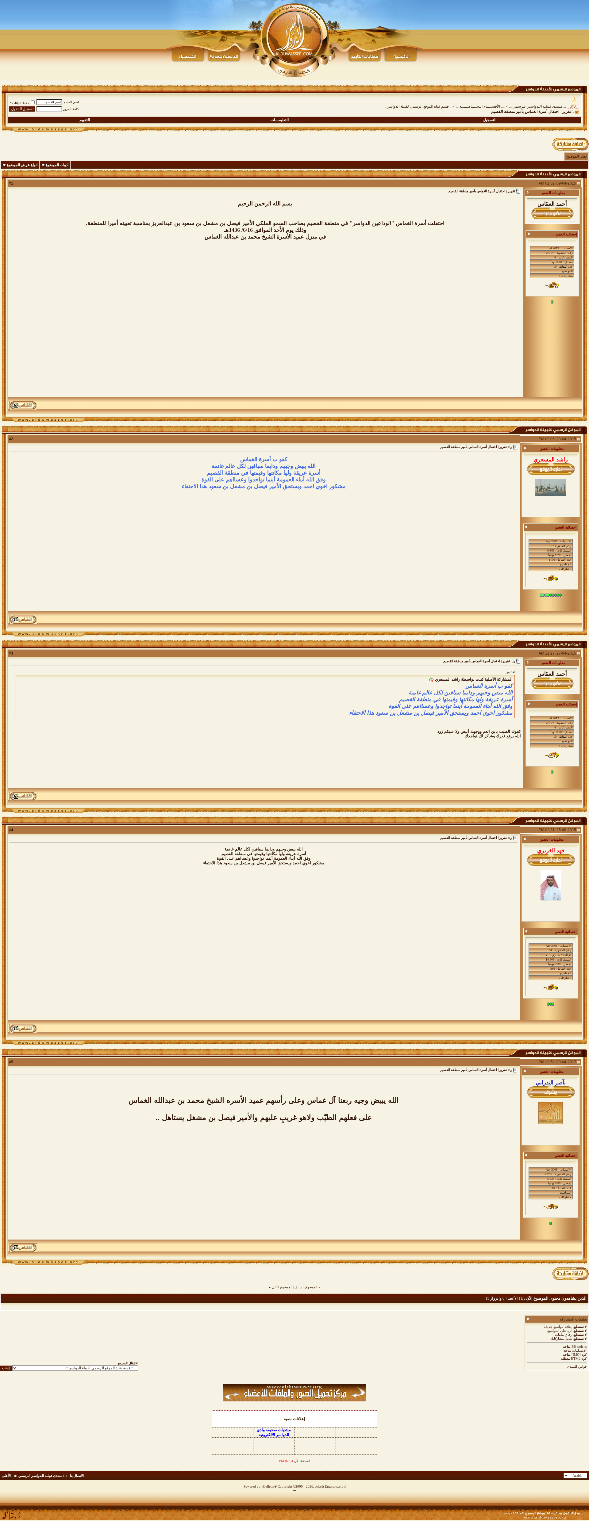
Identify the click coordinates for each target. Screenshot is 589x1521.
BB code (577, 1346)
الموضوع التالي (282, 1287)
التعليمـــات (280, 120)
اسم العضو (71, 102)
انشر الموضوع (576, 156)
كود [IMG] (579, 1354)
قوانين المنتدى (577, 1366)
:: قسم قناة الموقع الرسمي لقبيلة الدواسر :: (418, 106)
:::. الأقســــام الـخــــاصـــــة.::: (480, 106)
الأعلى (6, 1475)
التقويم (84, 120)
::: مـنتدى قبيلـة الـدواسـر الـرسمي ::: (537, 106)
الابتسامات (579, 1350)
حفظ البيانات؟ (19, 103)
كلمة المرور (71, 109)
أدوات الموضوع (57, 165)
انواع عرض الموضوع (22, 165)
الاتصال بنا (77, 1475)
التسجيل (489, 120)
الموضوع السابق (306, 1287)
